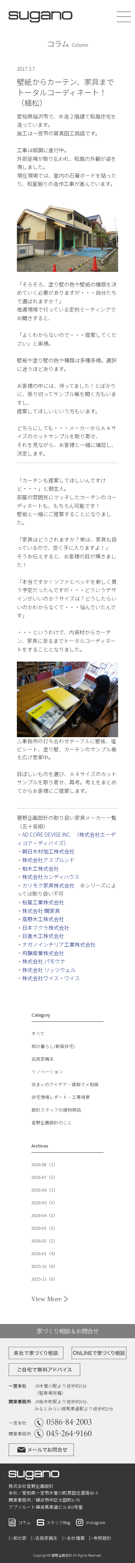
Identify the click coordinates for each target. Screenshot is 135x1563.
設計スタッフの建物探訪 (56, 1110)
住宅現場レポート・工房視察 (61, 1097)
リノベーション (47, 1072)
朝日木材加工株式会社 (48, 851)
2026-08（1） (45, 1164)
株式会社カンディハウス (51, 876)
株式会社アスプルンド (48, 860)
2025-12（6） (45, 1266)
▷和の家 (18, 1538)
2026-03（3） (45, 1228)
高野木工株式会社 (43, 919)
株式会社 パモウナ (43, 961)
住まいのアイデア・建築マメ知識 (65, 1084)
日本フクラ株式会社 (45, 927)
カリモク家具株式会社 (48, 885)
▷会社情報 (73, 1538)
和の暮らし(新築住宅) (53, 1046)
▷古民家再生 (44, 1538)
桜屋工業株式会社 (43, 902)
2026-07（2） (45, 1177)
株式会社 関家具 (41, 910)
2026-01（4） (45, 1253)
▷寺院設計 (100, 1538)
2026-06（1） (45, 1190)
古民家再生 (43, 1059)
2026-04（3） (45, 1215)
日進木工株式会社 (43, 936)
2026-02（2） (45, 1241)
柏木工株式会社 (40, 868)
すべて (38, 1033)
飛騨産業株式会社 (43, 953)
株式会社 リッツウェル (49, 970)
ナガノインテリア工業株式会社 (59, 944)
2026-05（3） (45, 1202)
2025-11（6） (45, 1279)
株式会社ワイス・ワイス (51, 978)
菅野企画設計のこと (52, 1122)
